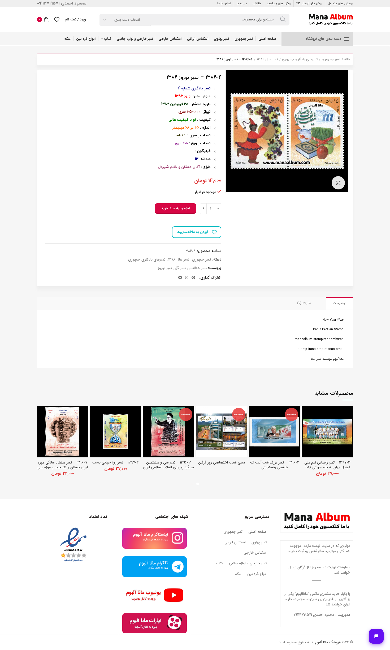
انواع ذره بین (257, 574)
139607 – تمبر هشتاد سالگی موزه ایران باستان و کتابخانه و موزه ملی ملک (62, 467)
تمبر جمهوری (331, 59)
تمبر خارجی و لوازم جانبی (248, 563)
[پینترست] (193, 277)
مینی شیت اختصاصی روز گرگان (221, 462)
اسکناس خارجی (255, 553)
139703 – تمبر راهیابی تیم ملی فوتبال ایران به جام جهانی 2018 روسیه (327, 467)
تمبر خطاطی (198, 268)
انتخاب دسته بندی (127, 20)
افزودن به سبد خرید (175, 208)
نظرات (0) (304, 303)
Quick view (305, 415)
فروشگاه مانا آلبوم (328, 642)
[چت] (376, 636)
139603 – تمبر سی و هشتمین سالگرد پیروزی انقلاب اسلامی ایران (168, 465)
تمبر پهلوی (259, 542)
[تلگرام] (180, 277)
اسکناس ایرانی (235, 542)
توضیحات (339, 303)
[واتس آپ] (187, 277)
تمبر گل (180, 268)
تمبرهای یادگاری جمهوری (300, 59)
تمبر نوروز (165, 268)
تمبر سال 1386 (267, 59)
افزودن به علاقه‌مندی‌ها (192, 232)
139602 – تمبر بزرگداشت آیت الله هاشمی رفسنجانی (274, 465)
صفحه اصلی (257, 532)
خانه (347, 59)
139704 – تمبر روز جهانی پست (115, 462)
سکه (238, 574)
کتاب (219, 563)
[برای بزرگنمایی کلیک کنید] (338, 182)
